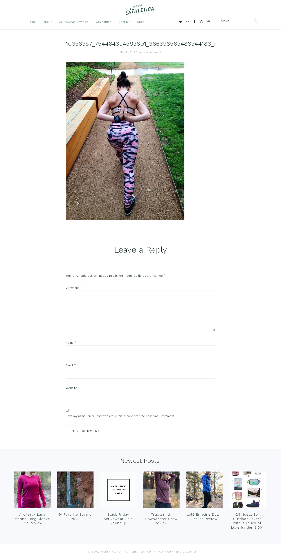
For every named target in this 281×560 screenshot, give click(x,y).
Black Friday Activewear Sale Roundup (118, 519)
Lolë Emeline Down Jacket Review (204, 517)
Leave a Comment (149, 52)
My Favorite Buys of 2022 (75, 517)
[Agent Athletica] (140, 13)
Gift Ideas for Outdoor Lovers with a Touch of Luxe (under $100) (247, 521)
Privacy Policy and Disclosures (174, 551)
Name (71, 343)
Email (71, 365)
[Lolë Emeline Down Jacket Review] (204, 490)
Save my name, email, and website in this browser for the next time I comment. (120, 416)
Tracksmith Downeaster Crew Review (161, 519)
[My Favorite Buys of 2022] (75, 490)
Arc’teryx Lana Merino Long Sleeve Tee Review (32, 519)
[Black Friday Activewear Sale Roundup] (118, 490)
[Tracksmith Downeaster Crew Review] (161, 490)
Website (71, 388)
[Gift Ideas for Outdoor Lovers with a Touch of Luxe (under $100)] (247, 490)
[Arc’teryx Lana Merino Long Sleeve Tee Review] (32, 490)
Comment (73, 288)
